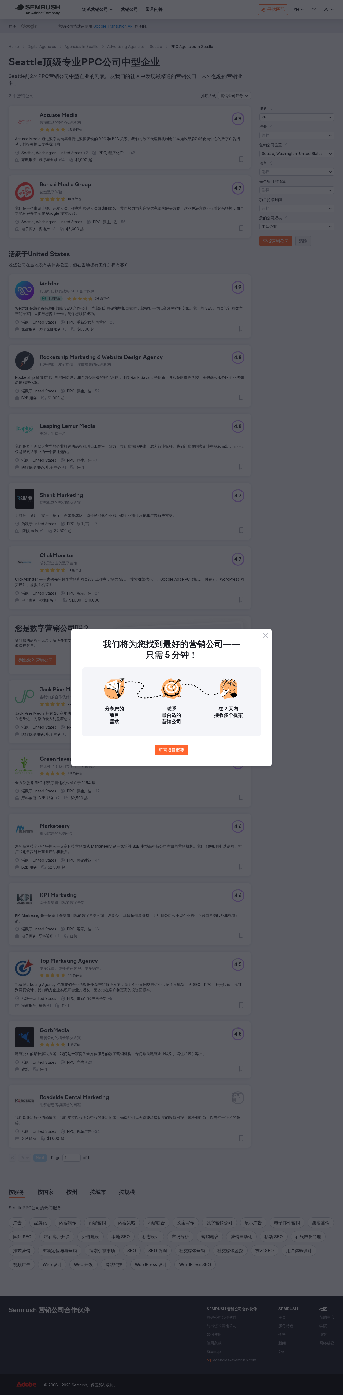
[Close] (265, 635)
